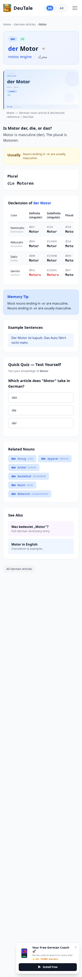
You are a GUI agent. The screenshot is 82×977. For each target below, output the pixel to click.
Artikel (23, 467)
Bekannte (29, 494)
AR (61, 8)
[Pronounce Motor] (44, 48)
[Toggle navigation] (75, 8)
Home (7, 24)
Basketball (28, 476)
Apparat (54, 458)
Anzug (22, 458)
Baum (22, 485)
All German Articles (19, 569)
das (14, 397)
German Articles (25, 24)
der (14, 423)
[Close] (75, 947)
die (14, 410)
